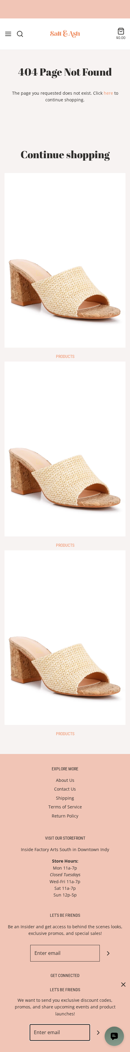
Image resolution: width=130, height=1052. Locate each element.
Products (65, 356)
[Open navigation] (8, 34)
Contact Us (65, 789)
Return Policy (65, 816)
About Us (65, 780)
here (108, 93)
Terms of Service (65, 807)
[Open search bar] (22, 34)
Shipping (65, 798)
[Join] (108, 953)
